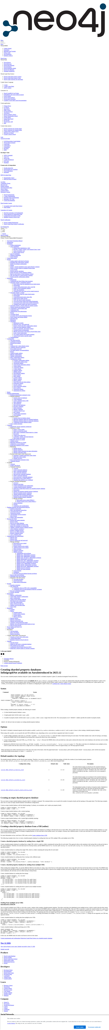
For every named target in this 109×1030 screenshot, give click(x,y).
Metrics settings (17, 380)
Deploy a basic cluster (18, 429)
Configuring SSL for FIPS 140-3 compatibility (25, 588)
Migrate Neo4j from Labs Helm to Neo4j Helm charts (26, 331)
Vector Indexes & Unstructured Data (13, 214)
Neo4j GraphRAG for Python (11, 93)
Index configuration (15, 598)
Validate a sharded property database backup (21, 527)
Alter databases (17, 403)
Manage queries (14, 618)
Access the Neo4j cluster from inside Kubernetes (25, 301)
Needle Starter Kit (8, 168)
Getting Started (7, 48)
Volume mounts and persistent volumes (20, 307)
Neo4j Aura (4, 58)
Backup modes (14, 521)
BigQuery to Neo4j (9, 133)
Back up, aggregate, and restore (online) (23, 328)
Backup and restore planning (17, 520)
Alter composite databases (19, 472)
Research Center (8, 989)
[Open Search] (2, 42)
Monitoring (13, 320)
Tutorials (9, 641)
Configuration (10, 338)
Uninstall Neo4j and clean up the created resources (26, 291)
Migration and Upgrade (10, 51)
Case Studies (7, 991)
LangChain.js (7, 145)
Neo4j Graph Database (9, 956)
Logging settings (17, 377)
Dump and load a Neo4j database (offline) (20, 272)
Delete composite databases (20, 475)
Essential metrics (17, 612)
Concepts (12, 464)
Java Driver (7, 108)
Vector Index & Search (9, 142)
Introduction (10, 242)
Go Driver (6, 107)
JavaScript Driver (8, 111)
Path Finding (7, 207)
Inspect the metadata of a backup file (19, 526)
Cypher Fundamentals (9, 196)
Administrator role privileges (24, 553)
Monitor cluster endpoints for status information (25, 451)
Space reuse (13, 606)
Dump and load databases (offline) (22, 327)
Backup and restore (12, 518)
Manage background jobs (16, 621)
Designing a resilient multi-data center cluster (24, 455)
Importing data (14, 318)
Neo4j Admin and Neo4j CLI (14, 627)
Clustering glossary (15, 461)
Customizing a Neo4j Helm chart (18, 308)
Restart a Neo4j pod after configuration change (25, 325)
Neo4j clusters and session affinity (18, 317)
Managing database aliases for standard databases (25, 419)
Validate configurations (16, 356)
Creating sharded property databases (22, 487)
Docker (9, 259)
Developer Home (8, 970)
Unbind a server (14, 441)
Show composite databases (20, 471)
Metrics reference (17, 616)
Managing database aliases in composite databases (26, 421)
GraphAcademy (5, 190)
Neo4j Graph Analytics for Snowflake (13, 79)
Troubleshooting (14, 337)
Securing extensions (15, 585)
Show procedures (14, 632)
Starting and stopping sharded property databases (25, 491)
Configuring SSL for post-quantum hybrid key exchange (27, 589)
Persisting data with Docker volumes (19, 262)
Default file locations (15, 343)
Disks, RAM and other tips (17, 603)
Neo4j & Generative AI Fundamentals (13, 212)
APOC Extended (8, 155)
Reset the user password (21, 324)
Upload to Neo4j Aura (19, 410)
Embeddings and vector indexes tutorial (14, 94)
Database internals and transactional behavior (18, 507)
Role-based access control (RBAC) (22, 478)
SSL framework (14, 586)
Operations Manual (8, 658)
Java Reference (7, 54)
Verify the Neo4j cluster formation (22, 300)
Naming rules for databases (20, 397)
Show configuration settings (17, 357)
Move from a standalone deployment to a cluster (25, 432)
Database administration (13, 393)
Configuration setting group (20, 361)
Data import (16, 490)
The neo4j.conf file (15, 340)
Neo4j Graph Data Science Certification (14, 224)
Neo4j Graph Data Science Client (12, 78)
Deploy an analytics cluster (20, 431)
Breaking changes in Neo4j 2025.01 (19, 639)
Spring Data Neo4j (8, 119)
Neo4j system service (18, 252)
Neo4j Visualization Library (11, 116)
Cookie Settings (11, 1023)
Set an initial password (16, 349)
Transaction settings (18, 389)
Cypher (6, 85)
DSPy (5, 150)
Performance (10, 593)
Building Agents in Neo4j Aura (12, 217)
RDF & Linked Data (6, 175)
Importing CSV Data (9, 199)
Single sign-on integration (19, 582)
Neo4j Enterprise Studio (10, 68)
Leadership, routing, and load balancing (23, 436)
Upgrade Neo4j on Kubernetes (21, 330)
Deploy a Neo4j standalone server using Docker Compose (24, 266)
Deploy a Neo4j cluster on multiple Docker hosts (22, 268)
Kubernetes (10, 278)
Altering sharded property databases (22, 494)
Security (15, 504)
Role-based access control (19, 543)
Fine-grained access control (17, 645)
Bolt (5, 123)
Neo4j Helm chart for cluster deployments (23, 294)
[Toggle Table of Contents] (1, 656)
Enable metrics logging (19, 614)
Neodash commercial (9, 71)
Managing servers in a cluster (17, 439)
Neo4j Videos (4, 189)
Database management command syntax (20, 395)
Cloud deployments (12, 258)
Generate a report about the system (19, 622)
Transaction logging (15, 513)
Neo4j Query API (8, 121)
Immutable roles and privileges (18, 576)
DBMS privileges (17, 552)
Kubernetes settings (18, 383)
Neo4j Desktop (7, 67)
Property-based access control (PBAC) (26, 501)
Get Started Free (5, 226)
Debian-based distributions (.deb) (21, 248)
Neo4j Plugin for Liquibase (11, 169)
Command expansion (15, 341)
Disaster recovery (17, 458)
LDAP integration (17, 580)
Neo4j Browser (8, 64)
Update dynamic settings (16, 353)
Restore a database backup (17, 530)
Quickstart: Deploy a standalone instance (20, 282)
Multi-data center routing (19, 457)
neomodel (6, 172)
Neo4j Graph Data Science (10, 959)
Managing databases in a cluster (18, 442)
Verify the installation (18, 289)
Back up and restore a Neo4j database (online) (21, 274)
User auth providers (18, 579)
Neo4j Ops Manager (9, 69)
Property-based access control (20, 546)
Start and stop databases (19, 405)
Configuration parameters (19, 413)
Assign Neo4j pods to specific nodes (22, 336)
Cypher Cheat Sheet (9, 86)
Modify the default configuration (18, 264)
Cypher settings (17, 369)
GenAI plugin (7, 96)
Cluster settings (17, 366)
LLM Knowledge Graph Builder (12, 141)
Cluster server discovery (19, 435)
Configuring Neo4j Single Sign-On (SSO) (20, 647)
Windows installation (15, 255)
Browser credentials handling (17, 590)
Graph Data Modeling (9, 200)
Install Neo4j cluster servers (20, 298)
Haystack (6, 148)
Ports (11, 344)
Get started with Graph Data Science (13, 206)
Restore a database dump (16, 533)
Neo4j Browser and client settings (21, 382)
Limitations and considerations (21, 506)
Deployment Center (9, 960)
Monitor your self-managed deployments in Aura (22, 624)
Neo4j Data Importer (9, 65)
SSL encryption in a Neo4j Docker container (21, 275)
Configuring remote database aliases (22, 422)
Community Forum (5, 183)
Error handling (17, 415)
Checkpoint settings (18, 363)
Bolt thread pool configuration (17, 601)
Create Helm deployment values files (22, 297)
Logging (12, 609)
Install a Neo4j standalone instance (22, 288)
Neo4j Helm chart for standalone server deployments (26, 284)
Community (7, 975)
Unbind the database (17, 444)
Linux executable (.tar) (19, 251)
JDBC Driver (7, 110)
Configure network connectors (18, 347)
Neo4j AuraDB (8, 957)
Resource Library (8, 985)
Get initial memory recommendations (19, 350)
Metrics (12, 611)
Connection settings (18, 367)
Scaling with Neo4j (15, 465)
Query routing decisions (16, 423)
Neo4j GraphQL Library (10, 114)
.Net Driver (7, 113)
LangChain (6, 144)
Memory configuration (16, 595)
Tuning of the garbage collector (18, 599)
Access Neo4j (13, 269)
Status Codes (7, 52)
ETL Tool (6, 161)
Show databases (17, 402)
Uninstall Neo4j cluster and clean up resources (25, 304)
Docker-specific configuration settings (19, 277)
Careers (6, 1006)
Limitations (16, 572)
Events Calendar (8, 992)
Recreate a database (18, 406)
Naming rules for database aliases (21, 418)
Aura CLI (6, 156)
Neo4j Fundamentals (9, 194)
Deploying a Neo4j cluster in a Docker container (22, 648)
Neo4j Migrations (8, 171)
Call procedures (14, 631)
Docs (2, 40)
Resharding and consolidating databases (23, 495)
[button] (2, 42)
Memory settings (17, 379)
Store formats (13, 516)
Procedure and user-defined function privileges (25, 573)
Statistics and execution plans (17, 605)
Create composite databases (20, 470)
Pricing (5, 963)
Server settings (17, 387)
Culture (6, 1008)
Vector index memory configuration (19, 596)
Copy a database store (15, 534)
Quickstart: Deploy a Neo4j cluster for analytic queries (24, 305)
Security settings (17, 385)
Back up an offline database (17, 531)
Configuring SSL (14, 310)
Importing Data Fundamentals (11, 197)
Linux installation (14, 246)
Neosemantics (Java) (9, 177)
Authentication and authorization (18, 311)
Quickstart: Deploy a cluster (17, 292)
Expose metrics (17, 615)
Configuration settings (15, 359)
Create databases (17, 399)
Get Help (3, 182)
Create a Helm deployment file (24, 287)
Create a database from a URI (20, 400)
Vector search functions (10, 99)
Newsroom (6, 1003)
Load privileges (17, 570)
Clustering (9, 425)
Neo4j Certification (5, 220)
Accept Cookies (79, 1027)
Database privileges (18, 550)
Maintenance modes (18, 323)
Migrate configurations (16, 354)
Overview (15, 482)
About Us (6, 1002)
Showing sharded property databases (22, 493)
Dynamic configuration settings (21, 360)
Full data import (14, 642)
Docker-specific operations (17, 271)
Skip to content (4, 235)
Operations (6, 50)
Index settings (16, 376)
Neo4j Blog (7, 987)
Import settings (17, 374)
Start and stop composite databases (22, 474)
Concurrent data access (16, 511)
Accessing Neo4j (14, 314)
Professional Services (9, 961)
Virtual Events (7, 977)
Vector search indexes (9, 97)
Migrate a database (18, 409)
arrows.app (6, 158)
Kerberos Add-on (8, 55)
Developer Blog (8, 974)
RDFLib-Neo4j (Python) (10, 179)
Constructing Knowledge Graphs (12, 215)
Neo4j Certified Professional (11, 222)
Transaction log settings (19, 390)
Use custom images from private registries (23, 334)
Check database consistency (17, 529)
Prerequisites (16, 285)
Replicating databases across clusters (19, 445)
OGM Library (7, 117)
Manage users (13, 537)
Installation (10, 243)
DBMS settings (17, 372)
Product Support (5, 186)
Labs (2, 137)
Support (6, 1011)
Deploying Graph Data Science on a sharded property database (29, 488)
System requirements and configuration (23, 485)
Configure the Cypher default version (19, 346)
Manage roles (13, 539)
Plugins (12, 265)
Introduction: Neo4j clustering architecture (20, 426)
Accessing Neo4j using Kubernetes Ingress (21, 315)
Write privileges (17, 549)
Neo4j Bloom (7, 62)
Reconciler (16, 434)
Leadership (6, 1009)
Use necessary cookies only (94, 1027)
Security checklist (14, 592)
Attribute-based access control (20, 547)
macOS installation (15, 253)
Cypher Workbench (9, 159)
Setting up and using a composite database (20, 644)
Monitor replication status (19, 452)
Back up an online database (17, 523)
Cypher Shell (10, 628)
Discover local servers (15, 625)
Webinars (6, 995)
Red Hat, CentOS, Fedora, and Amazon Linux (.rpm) (26, 249)
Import (8, 392)
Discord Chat (4, 184)
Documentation (8, 971)
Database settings (17, 370)
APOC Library (7, 88)
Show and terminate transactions (18, 510)
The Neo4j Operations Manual (14, 240)
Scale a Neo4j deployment (20, 333)
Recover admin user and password (19, 540)
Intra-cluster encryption (19, 438)
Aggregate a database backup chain (19, 524)
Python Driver (7, 106)
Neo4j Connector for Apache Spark (13, 128)
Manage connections (15, 619)
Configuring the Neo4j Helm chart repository (21, 281)
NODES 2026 (7, 994)
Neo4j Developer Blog (6, 187)
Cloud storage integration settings (21, 364)
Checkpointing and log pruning (18, 514)
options (16, 412)
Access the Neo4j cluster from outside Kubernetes (26, 302)
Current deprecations (15, 638)
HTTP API (6, 120)
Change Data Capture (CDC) (11, 131)
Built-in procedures (15, 634)
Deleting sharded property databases (22, 497)
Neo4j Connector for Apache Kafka (13, 130)
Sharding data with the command (23, 480)
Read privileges (17, 544)
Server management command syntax (19, 459)
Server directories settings (19, 386)
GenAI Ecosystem (5, 138)
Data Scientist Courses (6, 203)
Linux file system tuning (16, 602)
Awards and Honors (9, 1005)
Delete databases (17, 408)
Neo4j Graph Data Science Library (12, 76)
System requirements (15, 245)
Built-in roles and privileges (17, 575)
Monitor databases (18, 449)
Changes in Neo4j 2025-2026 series (19, 637)
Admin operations (17, 503)
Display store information (16, 517)
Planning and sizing (18, 484)
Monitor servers (17, 448)
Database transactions (15, 508)
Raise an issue (4, 665)
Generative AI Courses (6, 210)
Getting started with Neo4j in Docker (19, 261)
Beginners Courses (5, 192)
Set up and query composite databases (22, 477)
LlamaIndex (7, 147)
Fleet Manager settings (19, 373)
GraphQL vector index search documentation (15, 100)
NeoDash (6, 162)
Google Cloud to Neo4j (10, 134)
